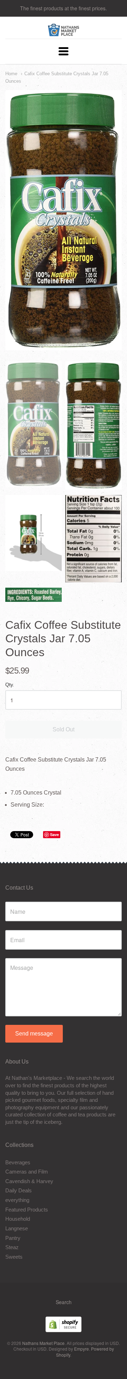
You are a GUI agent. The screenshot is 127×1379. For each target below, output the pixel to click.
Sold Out (63, 729)
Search (64, 1302)
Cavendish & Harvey (29, 1181)
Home (11, 73)
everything (17, 1200)
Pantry (12, 1238)
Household (17, 1219)
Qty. (9, 684)
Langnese (16, 1228)
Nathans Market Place (43, 1343)
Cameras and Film (26, 1172)
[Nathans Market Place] (63, 32)
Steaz (12, 1247)
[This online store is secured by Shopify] (63, 1330)
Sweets (14, 1257)
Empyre (81, 1349)
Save (54, 834)
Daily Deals (18, 1190)
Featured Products (26, 1210)
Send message (34, 1034)
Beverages (17, 1162)
